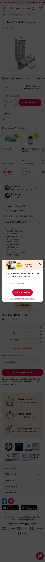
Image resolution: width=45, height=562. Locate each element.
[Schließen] (40, 264)
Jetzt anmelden (22, 292)
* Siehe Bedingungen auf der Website (22, 299)
